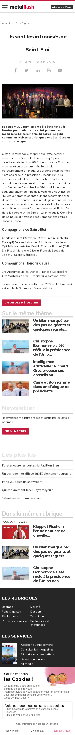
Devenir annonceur (33, 659)
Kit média (27, 664)
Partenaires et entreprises (39, 623)
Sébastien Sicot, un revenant (22, 498)
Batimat (7, 607)
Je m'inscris (15, 431)
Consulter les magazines (37, 649)
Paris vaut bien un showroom (22, 482)
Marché (35, 607)
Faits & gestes (24, 23)
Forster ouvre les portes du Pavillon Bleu (30, 465)
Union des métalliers (22, 302)
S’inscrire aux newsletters (37, 654)
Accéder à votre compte (37, 644)
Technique (37, 616)
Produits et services (15, 621)
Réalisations (10, 616)
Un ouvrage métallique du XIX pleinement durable (36, 473)
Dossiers (36, 611)
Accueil (6, 23)
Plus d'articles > (15, 521)
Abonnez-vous (61, 7)
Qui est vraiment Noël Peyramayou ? (27, 490)
